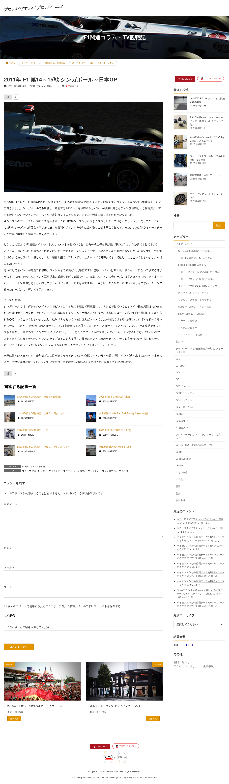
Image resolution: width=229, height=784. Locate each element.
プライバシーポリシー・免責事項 (194, 666)
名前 (7, 548)
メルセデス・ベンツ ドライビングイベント (115, 706)
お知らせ (180, 500)
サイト (8, 587)
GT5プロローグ (184, 386)
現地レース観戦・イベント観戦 (194, 306)
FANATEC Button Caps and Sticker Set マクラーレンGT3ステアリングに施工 (200, 591)
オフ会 (179, 479)
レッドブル (96, 470)
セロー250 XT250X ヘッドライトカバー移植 (200, 519)
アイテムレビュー (187, 327)
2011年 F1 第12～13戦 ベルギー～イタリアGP (35, 706)
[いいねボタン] (8, 97)
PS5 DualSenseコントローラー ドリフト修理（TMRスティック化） (206, 121)
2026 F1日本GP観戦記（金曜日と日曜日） (39, 396)
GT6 (178, 372)
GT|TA (179, 414)
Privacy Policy (126, 777)
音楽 (178, 486)
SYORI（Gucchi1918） (192, 522)
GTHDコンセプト (185, 393)
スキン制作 (182, 472)
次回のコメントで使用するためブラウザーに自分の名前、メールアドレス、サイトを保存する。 (65, 606)
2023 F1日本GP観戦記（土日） (115, 430)
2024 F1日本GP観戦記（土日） (34, 430)
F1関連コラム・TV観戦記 (33, 466)
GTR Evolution (183, 458)
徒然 (178, 493)
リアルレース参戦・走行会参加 (194, 299)
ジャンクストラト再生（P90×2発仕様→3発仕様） (207, 157)
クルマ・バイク (184, 243)
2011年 (125, 470)
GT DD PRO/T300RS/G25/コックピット (197, 444)
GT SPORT (182, 365)
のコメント (73, 85)
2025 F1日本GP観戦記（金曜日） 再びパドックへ (43, 413)
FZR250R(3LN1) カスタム (192, 264)
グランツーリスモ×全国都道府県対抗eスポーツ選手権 (199, 350)
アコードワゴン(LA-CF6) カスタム (196, 278)
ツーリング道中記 (187, 320)
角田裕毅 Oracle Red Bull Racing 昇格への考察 (124, 413)
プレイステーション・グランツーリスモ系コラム (199, 436)
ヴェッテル (57, 470)
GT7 (178, 358)
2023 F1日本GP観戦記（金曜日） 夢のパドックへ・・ (46, 446)
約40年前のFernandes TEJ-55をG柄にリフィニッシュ (207, 138)
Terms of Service (144, 777)
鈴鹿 (34, 470)
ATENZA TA (182, 427)
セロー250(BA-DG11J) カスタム (195, 257)
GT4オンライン (184, 400)
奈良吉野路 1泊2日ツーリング (205, 175)
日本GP (43, 470)
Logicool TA (182, 420)
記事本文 (14, 718)
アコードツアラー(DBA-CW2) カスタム (198, 271)
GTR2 (179, 452)
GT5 (178, 379)
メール (9, 567)
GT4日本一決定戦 (185, 407)
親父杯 (179, 341)
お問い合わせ (182, 662)
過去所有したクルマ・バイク (193, 292)
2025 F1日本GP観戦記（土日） (115, 396)
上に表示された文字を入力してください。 (29, 627)
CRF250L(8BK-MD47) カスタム (195, 250)
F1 (26, 470)
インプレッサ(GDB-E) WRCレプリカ (197, 285)
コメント (10, 503)
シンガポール (111, 470)
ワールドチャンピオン (76, 470)
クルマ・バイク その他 (190, 334)
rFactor (180, 465)
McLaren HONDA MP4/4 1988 (115, 446)
